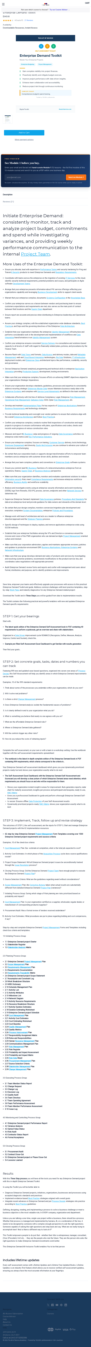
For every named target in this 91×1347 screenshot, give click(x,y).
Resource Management (24, 1041)
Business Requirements (15, 408)
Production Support (31, 371)
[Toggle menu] (3, 4)
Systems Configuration (56, 298)
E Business (28, 434)
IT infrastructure (78, 357)
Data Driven (20, 635)
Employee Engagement (14, 445)
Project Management (71, 536)
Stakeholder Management (19, 1066)
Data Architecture (67, 326)
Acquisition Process (51, 854)
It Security (15, 272)
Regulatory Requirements (65, 272)
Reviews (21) (8, 202)
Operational (10, 400)
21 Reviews (29, 20)
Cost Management (12, 848)
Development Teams (21, 284)
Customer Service (56, 442)
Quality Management (17, 1027)
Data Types (26, 354)
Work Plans (14, 590)
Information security (13, 479)
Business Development (47, 292)
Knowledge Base (78, 298)
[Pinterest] (61, 1305)
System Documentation (33, 510)
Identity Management (60, 332)
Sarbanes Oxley (37, 400)
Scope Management (13, 885)
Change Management (26, 699)
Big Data (59, 357)
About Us (6, 1322)
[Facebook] (52, 1305)
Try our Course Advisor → (60, 10)
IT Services (70, 278)
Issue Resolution (22, 865)
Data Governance (66, 434)
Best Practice (48, 417)
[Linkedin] (65, 1305)
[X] (48, 1305)
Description (7, 194)
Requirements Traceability (19, 973)
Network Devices (74, 491)
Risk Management (77, 397)
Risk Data (13, 1058)
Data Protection (35, 801)
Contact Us (7, 1325)
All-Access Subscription (13, 1313)
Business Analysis (42, 471)
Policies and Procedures (62, 510)
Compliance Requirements (42, 479)
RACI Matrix (12, 793)
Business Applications (51, 547)
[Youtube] (57, 1305)
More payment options (24, 140)
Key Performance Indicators (40, 437)
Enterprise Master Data (37, 389)
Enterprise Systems (13, 391)
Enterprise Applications (67, 406)
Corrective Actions (37, 885)
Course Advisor (9, 1316)
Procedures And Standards (73, 499)
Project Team (35, 254)
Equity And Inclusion (44, 445)
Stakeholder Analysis (16, 947)
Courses (50, 1313)
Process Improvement (18, 1032)
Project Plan (29, 874)
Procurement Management (20, 1061)
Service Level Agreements (48, 391)
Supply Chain (36, 309)
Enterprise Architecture (23, 417)
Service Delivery (48, 343)
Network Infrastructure (14, 550)
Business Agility (20, 482)
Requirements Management (19, 967)
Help (5, 1319)
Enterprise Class (33, 360)
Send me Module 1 (76, 177)
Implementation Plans (32, 406)
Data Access (47, 354)
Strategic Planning (35, 519)
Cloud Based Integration (34, 357)
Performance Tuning (48, 269)
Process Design (58, 1201)
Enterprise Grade (63, 462)
